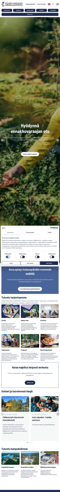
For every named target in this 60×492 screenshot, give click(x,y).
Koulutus (7, 10)
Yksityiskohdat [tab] (30, 232)
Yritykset (53, 10)
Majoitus (30, 14)
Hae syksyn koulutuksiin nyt (30, 150)
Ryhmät (42, 10)
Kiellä (10, 263)
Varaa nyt (30, 382)
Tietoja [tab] (49, 232)
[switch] (22, 257)
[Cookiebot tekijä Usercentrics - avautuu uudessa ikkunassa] (51, 228)
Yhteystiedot (41, 4)
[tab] (27, 442)
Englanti (49, 4)
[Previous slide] (2, 140)
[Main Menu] (57, 4)
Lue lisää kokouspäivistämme (30, 289)
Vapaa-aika (30, 10)
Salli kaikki (49, 263)
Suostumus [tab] (10, 232)
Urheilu (18, 10)
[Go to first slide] (57, 140)
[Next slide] (58, 414)
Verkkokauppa (30, 4)
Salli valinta (30, 263)
